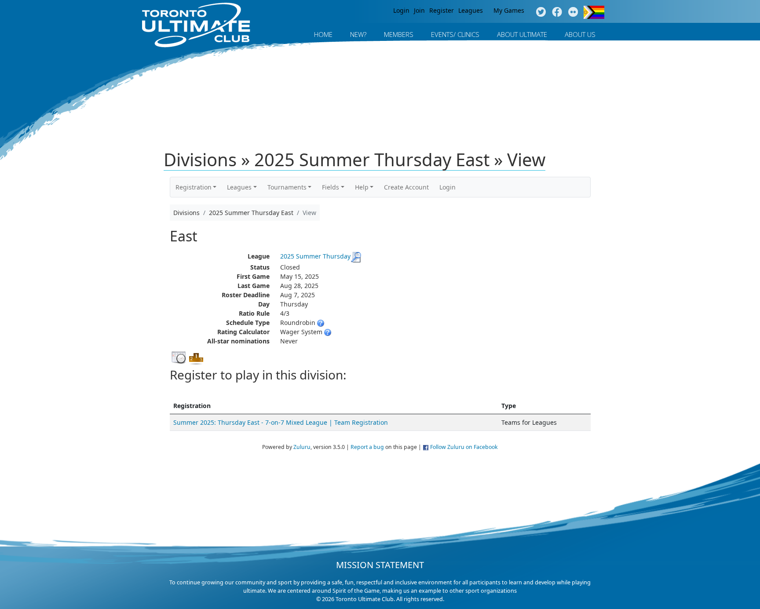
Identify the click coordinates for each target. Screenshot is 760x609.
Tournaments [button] (287, 187)
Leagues (470, 10)
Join (419, 10)
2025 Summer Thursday (315, 256)
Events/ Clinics (455, 34)
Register (441, 10)
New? (358, 34)
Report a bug (367, 447)
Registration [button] (193, 187)
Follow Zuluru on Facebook (464, 447)
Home (323, 34)
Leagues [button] (239, 187)
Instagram (573, 12)
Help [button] (362, 187)
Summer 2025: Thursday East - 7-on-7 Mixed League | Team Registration (280, 422)
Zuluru (302, 447)
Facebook (557, 12)
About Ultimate (522, 34)
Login (401, 10)
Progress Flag (594, 12)
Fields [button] (330, 187)
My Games (508, 10)
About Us (580, 34)
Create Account (406, 187)
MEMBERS (398, 34)
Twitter (541, 12)
